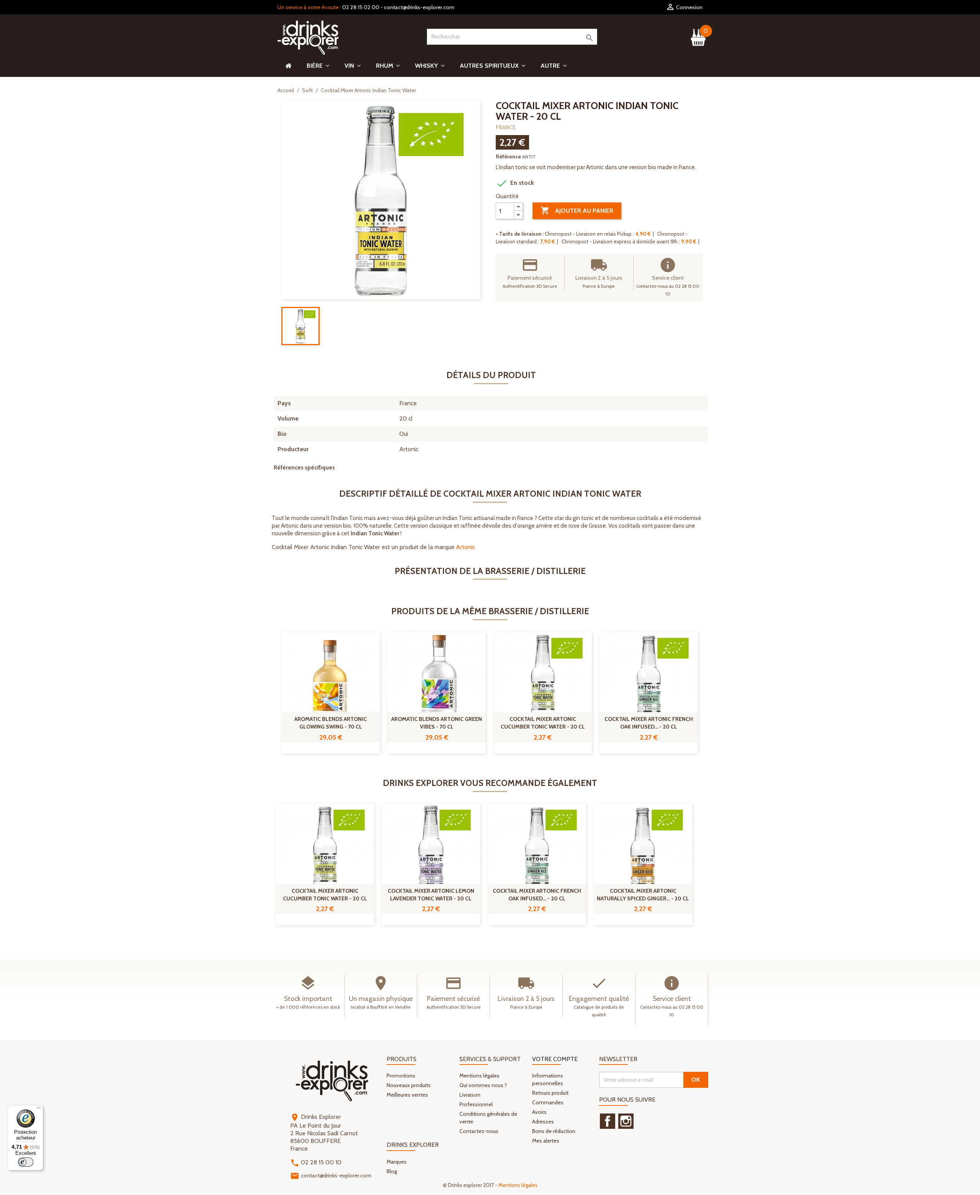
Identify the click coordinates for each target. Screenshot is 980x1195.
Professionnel (476, 1104)
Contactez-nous (478, 1131)
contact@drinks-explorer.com (419, 7)
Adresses (543, 1121)
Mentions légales (479, 1075)
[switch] (25, 1162)
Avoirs (539, 1112)
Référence (508, 156)
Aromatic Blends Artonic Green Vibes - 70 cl (436, 723)
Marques (397, 1161)
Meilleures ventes (407, 1094)
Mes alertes (545, 1140)
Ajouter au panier (577, 210)
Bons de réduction (553, 1131)
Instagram (626, 1121)
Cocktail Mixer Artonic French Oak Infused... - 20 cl (648, 723)
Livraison (469, 1094)
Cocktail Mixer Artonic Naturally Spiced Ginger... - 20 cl (643, 894)
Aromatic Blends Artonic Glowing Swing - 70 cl (330, 723)
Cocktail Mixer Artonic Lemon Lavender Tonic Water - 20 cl (431, 894)
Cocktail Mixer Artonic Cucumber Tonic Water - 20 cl (543, 723)
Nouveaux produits (409, 1085)
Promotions (401, 1075)
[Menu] (38, 1109)
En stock (515, 183)
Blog (392, 1171)
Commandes (548, 1102)
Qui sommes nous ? (483, 1085)
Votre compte (555, 1059)
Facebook (607, 1121)
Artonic (465, 547)
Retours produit (550, 1092)
